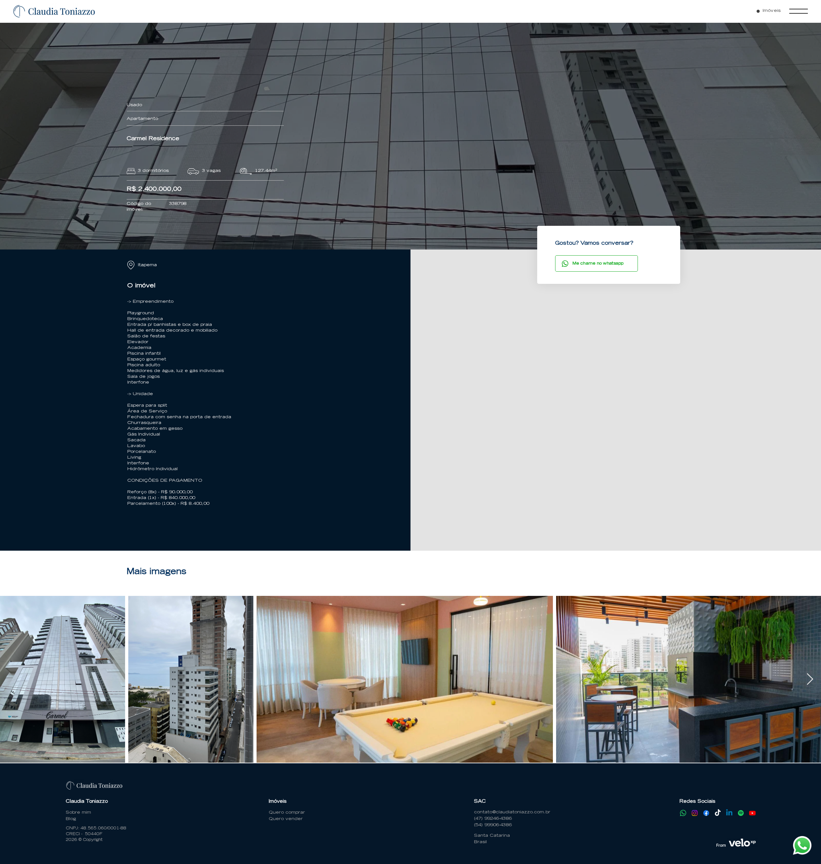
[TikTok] (718, 813)
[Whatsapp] (683, 813)
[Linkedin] (729, 813)
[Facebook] (706, 813)
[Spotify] (741, 813)
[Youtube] (752, 813)
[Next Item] (810, 679)
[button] (798, 11)
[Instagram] (694, 813)
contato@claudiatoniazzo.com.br (512, 812)
